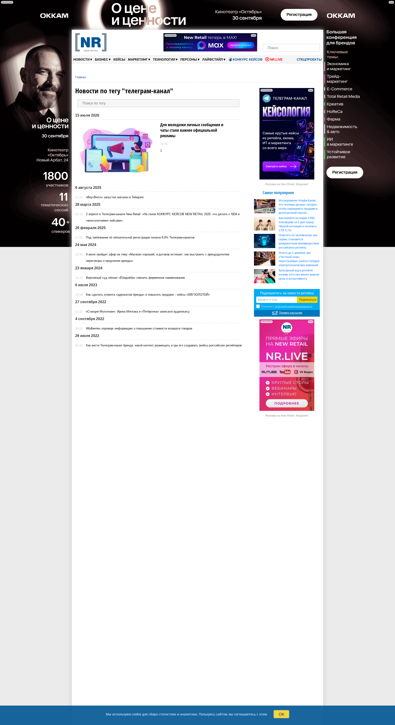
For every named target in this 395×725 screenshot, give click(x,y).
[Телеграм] (268, 36)
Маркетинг (139, 59)
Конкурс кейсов (247, 59)
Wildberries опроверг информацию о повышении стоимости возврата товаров (139, 328)
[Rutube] (307, 36)
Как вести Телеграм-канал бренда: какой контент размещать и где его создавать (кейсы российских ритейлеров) (164, 345)
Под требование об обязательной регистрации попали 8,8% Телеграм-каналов (140, 237)
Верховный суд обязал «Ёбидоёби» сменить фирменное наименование (135, 277)
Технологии (165, 59)
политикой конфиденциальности (293, 306)
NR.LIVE (276, 59)
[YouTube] (299, 36)
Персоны (190, 59)
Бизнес (103, 59)
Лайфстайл (213, 59)
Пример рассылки (290, 312)
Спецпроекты (309, 59)
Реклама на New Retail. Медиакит (287, 184)
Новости (82, 59)
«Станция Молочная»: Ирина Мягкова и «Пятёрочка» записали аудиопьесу (138, 311)
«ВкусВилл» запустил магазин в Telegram (115, 197)
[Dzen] (291, 36)
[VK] (276, 36)
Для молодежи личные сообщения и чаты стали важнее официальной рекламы (191, 130)
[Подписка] (315, 36)
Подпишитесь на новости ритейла (287, 293)
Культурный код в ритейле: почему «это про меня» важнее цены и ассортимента (299, 274)
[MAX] (283, 36)
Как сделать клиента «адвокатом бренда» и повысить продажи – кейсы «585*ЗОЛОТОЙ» (148, 294)
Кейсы (119, 59)
